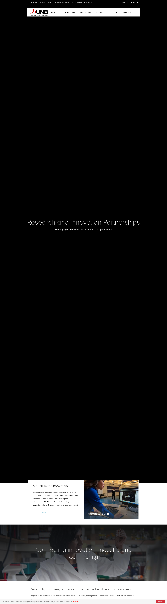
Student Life (101, 12)
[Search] (138, 2)
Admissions (70, 12)
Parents (42, 2)
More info (75, 601)
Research (115, 12)
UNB (81, 2)
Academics (55, 12)
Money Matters (85, 12)
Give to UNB (124, 2)
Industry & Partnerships (62, 2)
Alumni (50, 2)
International (33, 2)
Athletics (127, 12)
